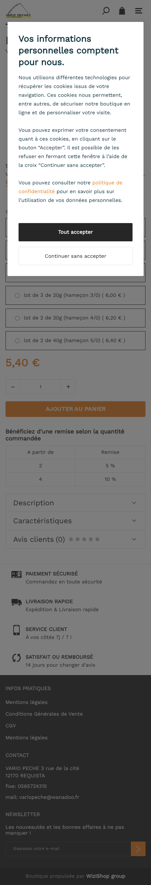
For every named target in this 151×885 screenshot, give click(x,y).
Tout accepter (75, 232)
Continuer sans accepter (75, 256)
